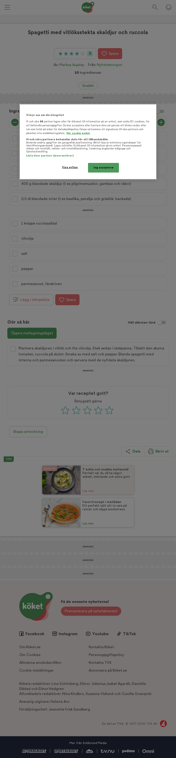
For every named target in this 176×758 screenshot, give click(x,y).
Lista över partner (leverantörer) (50, 155)
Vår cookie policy (78, 133)
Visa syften (70, 167)
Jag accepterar (103, 167)
